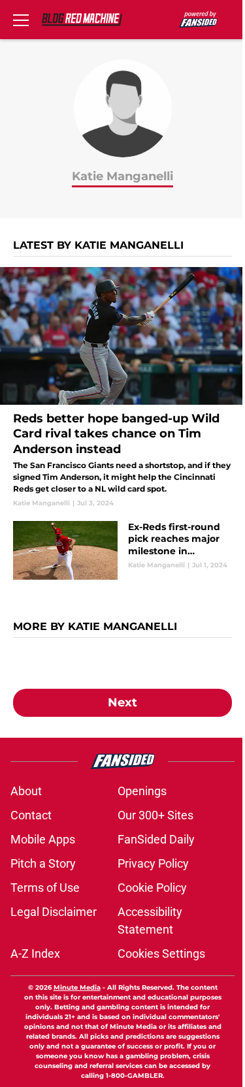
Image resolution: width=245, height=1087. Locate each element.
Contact (31, 815)
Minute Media (77, 987)
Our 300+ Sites (155, 815)
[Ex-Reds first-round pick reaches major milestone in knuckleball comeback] (122, 550)
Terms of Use (45, 887)
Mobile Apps (42, 839)
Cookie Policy (152, 887)
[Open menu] (21, 19)
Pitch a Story (43, 863)
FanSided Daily (156, 839)
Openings (142, 791)
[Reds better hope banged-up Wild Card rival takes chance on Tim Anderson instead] (122, 387)
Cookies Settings (161, 953)
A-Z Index (35, 953)
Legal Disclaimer (53, 912)
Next (122, 702)
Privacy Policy (153, 863)
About (26, 791)
